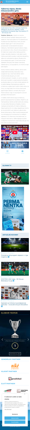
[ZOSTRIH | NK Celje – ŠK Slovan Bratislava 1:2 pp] (15, 269)
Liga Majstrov (11, 253)
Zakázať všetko (15, 418)
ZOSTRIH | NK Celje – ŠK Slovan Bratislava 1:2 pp (12, 280)
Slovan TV (11, 277)
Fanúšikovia (11, 300)
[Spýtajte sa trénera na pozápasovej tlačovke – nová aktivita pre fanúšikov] (15, 293)
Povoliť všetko (14, 422)
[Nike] (15, 367)
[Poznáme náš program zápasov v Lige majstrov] (15, 245)
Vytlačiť (22, 153)
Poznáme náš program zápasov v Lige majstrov (14, 256)
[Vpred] (28, 339)
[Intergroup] (7, 391)
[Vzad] (2, 339)
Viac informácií (8, 409)
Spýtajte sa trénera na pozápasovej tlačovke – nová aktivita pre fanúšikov (14, 304)
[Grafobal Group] (22, 391)
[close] (24, 394)
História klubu (15, 353)
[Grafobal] (15, 379)
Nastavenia (15, 414)
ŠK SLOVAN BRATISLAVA (12, 2)
